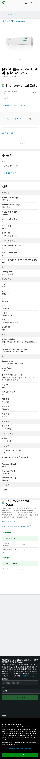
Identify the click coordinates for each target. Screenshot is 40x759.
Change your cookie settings (20, 748)
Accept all (20, 755)
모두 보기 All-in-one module (14, 21)
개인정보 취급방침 (28, 676)
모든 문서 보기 (10, 172)
